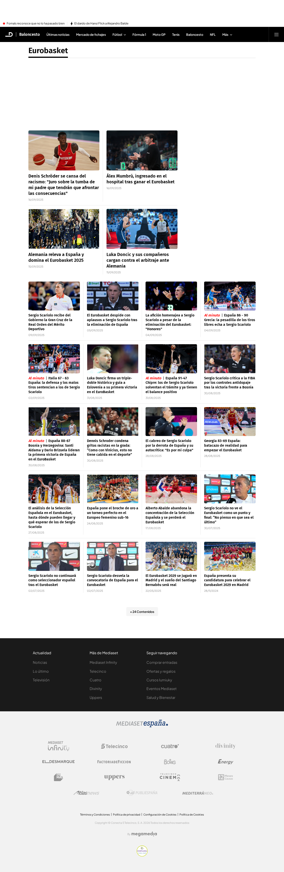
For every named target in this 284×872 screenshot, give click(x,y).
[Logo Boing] (170, 761)
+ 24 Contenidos (142, 612)
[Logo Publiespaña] (142, 792)
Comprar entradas (161, 662)
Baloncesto (29, 34)
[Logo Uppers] (114, 777)
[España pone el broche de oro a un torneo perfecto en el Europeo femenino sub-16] (112, 489)
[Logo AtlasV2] (86, 793)
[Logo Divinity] (225, 746)
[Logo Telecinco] (114, 746)
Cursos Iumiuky (159, 680)
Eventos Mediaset (161, 688)
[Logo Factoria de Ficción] (114, 761)
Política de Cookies (191, 814)
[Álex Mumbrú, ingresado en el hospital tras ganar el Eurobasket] (142, 150)
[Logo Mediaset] (142, 726)
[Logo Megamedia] (144, 834)
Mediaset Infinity (103, 662)
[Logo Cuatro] (170, 746)
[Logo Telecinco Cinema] (170, 777)
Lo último (41, 671)
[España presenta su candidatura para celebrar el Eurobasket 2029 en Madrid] (230, 556)
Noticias (40, 662)
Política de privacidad (126, 814)
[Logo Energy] (225, 761)
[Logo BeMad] (58, 777)
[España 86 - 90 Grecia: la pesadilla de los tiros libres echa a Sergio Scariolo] (230, 296)
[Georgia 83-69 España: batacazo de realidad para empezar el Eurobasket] (230, 421)
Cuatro (95, 680)
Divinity (96, 688)
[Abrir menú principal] (276, 34)
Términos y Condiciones (95, 814)
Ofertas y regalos (161, 671)
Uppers (96, 697)
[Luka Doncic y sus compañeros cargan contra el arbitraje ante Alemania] (142, 229)
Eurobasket (48, 50)
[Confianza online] (142, 855)
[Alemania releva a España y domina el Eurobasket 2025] (63, 229)
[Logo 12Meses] (225, 777)
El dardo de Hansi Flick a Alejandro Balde (101, 23)
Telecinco (98, 671)
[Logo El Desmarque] (58, 761)
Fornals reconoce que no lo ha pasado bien (36, 23)
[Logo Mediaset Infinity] (58, 746)
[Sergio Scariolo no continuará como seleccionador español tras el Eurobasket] (54, 556)
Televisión (41, 680)
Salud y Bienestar (160, 697)
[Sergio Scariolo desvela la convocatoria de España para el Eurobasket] (112, 556)
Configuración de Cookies (159, 814)
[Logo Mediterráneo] (197, 793)
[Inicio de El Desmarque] (9, 34)
